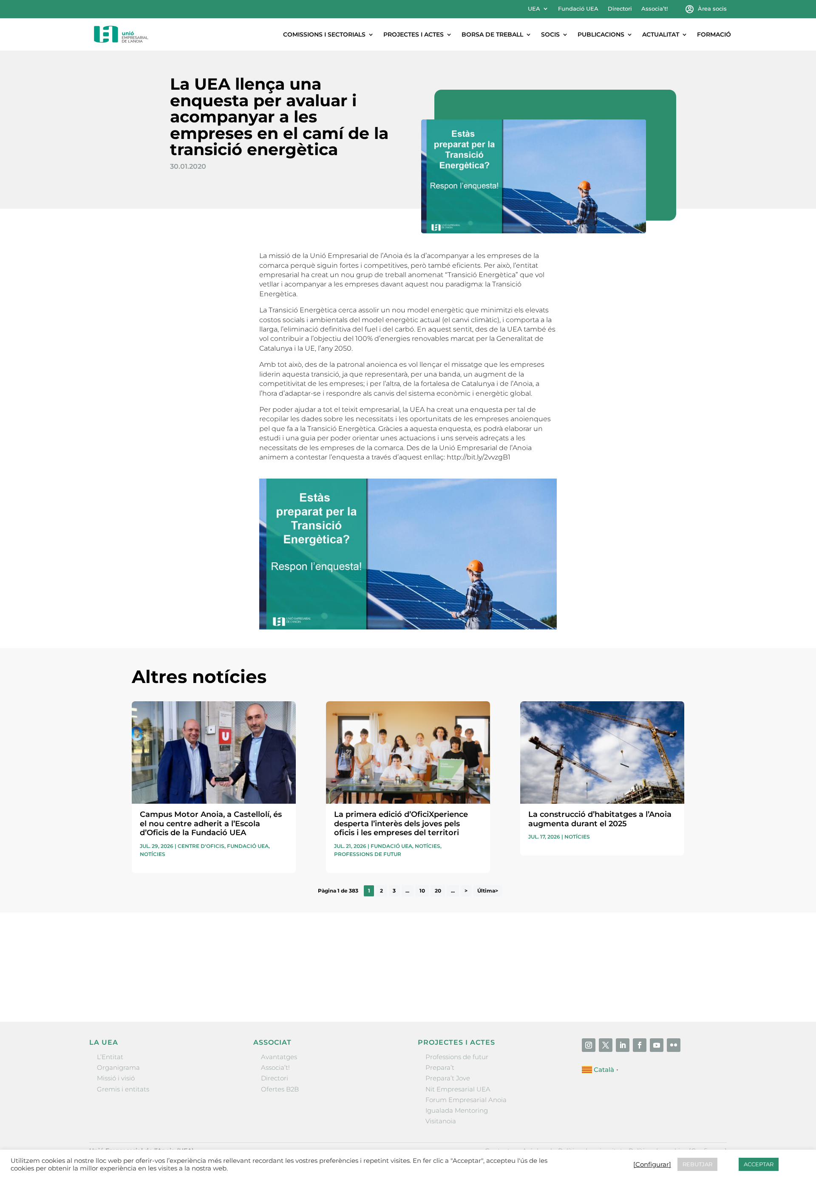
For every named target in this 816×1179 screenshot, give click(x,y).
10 (422, 890)
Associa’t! (654, 9)
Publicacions (601, 34)
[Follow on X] (605, 1045)
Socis (550, 34)
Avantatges (279, 1057)
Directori (620, 9)
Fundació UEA (578, 9)
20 (438, 890)
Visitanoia (440, 1121)
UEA (534, 9)
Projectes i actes (413, 34)
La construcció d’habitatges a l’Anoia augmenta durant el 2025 (600, 819)
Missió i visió (116, 1078)
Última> (487, 890)
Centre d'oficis (201, 846)
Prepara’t (439, 1067)
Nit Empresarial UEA (457, 1089)
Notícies (152, 854)
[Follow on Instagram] (588, 1045)
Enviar (664, 987)
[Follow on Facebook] (639, 1045)
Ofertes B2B (280, 1089)
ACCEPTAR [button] (759, 1164)
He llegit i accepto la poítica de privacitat (535, 972)
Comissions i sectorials (324, 34)
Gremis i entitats (123, 1089)
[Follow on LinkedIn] (622, 1045)
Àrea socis (712, 9)
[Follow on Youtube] (656, 1045)
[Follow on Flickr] (673, 1045)
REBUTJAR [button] (697, 1164)
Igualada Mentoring (456, 1110)
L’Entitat (110, 1057)
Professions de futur (367, 854)
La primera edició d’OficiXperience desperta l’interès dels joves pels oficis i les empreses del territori (401, 823)
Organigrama (118, 1067)
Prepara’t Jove (447, 1078)
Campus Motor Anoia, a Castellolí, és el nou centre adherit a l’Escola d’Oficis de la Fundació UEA (211, 823)
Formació (714, 34)
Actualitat (660, 34)
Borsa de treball (492, 34)
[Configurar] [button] (652, 1164)
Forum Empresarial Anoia (466, 1100)
